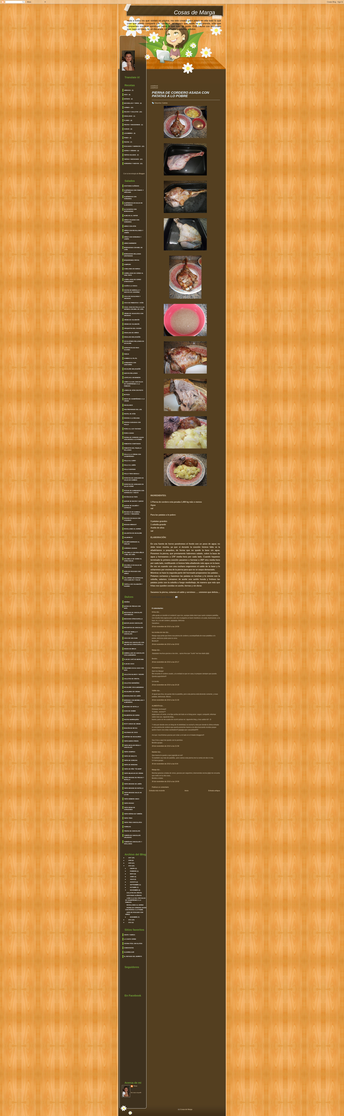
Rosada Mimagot (130, 524)
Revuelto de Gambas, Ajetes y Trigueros (132, 513)
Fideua (126, 354)
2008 (130, 860)
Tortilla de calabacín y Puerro (133, 585)
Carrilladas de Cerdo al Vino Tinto (133, 274)
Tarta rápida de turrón (133, 814)
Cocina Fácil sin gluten (133, 943)
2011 (130, 919)
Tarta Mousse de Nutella (133, 788)
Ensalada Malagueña (132, 337)
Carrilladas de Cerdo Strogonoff (132, 280)
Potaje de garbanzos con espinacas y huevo (134, 491)
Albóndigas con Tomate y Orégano (134, 191)
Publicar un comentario (160, 787)
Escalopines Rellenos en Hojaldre (134, 342)
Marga (135, 1086)
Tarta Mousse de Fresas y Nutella (134, 778)
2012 (130, 922)
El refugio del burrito (133, 956)
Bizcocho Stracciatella (133, 619)
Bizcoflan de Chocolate (133, 623)
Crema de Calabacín (131, 320)
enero (132, 868)
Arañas (127, 602)
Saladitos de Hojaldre (133, 533)
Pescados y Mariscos (132, 146)
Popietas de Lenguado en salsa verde (134, 485)
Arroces (127, 90)
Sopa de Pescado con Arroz (132, 572)
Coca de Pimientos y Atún (133, 302)
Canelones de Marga (132, 268)
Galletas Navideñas (131, 683)
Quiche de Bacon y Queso (134, 501)
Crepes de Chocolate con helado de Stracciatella (134, 643)
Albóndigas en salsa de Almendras (133, 204)
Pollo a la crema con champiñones (132, 455)
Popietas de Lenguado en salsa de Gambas (134, 479)
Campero (127, 264)
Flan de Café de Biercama (134, 659)
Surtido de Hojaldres (132, 736)
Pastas (126, 142)
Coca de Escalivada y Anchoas (132, 297)
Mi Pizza (127, 394)
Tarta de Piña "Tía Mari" (133, 769)
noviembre (134, 890)
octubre (133, 887)
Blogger (142, 174)
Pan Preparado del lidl (133, 409)
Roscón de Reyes (130, 728)
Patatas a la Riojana (132, 418)
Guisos (126, 129)
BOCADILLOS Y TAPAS (131, 103)
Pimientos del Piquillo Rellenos (132, 449)
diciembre (133, 917)
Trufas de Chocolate (132, 831)
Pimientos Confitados (132, 443)
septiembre (134, 884)
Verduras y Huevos (131, 163)
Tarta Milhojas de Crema (133, 773)
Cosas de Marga (194, 12)
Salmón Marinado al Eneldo (132, 543)
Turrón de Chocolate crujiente (132, 836)
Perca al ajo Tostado (132, 429)
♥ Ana (154, 612)
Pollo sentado (130, 469)
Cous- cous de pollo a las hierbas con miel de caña (134, 308)
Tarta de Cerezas (130, 760)
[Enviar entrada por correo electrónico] (175, 597)
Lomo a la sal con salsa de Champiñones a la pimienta (133, 384)
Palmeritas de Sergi (131, 715)
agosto (133, 882)
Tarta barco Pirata (131, 741)
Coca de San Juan (130, 638)
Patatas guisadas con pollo (132, 423)
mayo (132, 874)
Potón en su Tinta (131, 497)
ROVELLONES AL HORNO (135, 905)
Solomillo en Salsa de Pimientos (133, 566)
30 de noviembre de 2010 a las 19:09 (165, 781)
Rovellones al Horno (132, 529)
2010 (130, 866)
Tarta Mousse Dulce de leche (133, 793)
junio (132, 876)
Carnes (127, 107)
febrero (133, 871)
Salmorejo (128, 537)
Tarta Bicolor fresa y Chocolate (132, 746)
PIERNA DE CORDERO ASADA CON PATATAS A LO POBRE (180, 94)
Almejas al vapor (131, 215)
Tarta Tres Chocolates (133, 822)
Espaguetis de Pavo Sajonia (131, 348)
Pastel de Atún (129, 414)
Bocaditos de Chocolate (133, 627)
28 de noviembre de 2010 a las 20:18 (165, 685)
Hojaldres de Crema (132, 691)
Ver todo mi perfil (136, 1092)
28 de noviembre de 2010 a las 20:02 (165, 644)
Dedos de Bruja (130, 649)
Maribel (155, 752)
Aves (126, 94)
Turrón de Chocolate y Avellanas (133, 842)
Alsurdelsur (129, 952)
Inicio (187, 791)
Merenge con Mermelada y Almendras (134, 701)
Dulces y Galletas (131, 112)
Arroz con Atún (130, 226)
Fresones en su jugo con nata (134, 669)
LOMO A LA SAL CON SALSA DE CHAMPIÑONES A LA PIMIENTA (135, 900)
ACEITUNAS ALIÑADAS (134, 895)
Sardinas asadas (130, 548)
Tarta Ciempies (129, 752)
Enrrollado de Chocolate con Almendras (134, 654)
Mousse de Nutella (131, 706)
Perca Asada (129, 433)
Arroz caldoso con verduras (131, 221)
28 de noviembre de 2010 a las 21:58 (165, 746)
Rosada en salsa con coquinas (132, 519)
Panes (126, 137)
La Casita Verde (130, 939)
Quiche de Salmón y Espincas (131, 506)
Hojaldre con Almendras (134, 687)
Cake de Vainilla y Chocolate (131, 633)
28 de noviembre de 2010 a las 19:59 (165, 626)
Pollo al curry (130, 460)
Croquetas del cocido (132, 328)
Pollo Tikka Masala (131, 473)
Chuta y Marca (129, 935)
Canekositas (129, 948)
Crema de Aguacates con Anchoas (133, 314)
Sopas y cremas (130, 150)
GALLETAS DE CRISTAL (134, 892)
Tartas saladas (130, 155)
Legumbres (128, 133)
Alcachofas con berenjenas (130, 210)
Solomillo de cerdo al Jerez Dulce (133, 560)
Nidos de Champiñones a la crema (134, 400)
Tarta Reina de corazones (129, 808)
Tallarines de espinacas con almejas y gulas (133, 579)
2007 (130, 857)
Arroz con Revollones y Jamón (133, 231)
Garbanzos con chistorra (130, 363)
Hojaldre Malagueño (132, 369)
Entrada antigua (214, 791)
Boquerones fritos (131, 260)
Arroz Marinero (130, 243)
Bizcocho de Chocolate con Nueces (133, 613)
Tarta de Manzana (130, 764)
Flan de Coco (129, 664)
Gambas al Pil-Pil (130, 358)
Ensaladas (128, 116)
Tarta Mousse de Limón (132, 784)
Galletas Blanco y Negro (134, 674)
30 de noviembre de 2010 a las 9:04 (165, 764)
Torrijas (127, 826)
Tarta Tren (128, 818)
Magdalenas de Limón (132, 696)
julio (132, 879)
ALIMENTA (156, 706)
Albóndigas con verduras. (130, 197)
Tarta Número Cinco (131, 799)
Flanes (126, 120)
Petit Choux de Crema (132, 724)
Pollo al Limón (130, 465)
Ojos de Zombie (130, 711)
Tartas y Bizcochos (131, 159)
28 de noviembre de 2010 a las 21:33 (165, 700)
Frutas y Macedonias (132, 124)
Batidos (127, 99)
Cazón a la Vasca (130, 286)
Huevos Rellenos (131, 373)
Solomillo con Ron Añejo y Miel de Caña (134, 553)
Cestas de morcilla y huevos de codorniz (132, 291)
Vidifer (154, 691)
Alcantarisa (156, 668)
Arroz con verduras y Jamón (132, 238)
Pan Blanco (128, 405)
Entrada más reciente (157, 791)
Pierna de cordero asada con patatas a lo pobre (134, 438)
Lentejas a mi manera (132, 377)
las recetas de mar (158, 632)
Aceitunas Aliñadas (131, 186)
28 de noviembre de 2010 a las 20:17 (165, 662)
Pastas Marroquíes (131, 719)
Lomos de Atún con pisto (133, 390)
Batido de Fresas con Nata (132, 607)
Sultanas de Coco (131, 732)
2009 (130, 863)
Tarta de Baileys (130, 756)
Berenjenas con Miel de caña (133, 248)
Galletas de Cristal (131, 678)
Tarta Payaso (129, 803)
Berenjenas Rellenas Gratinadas (132, 255)
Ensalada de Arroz (131, 332)
